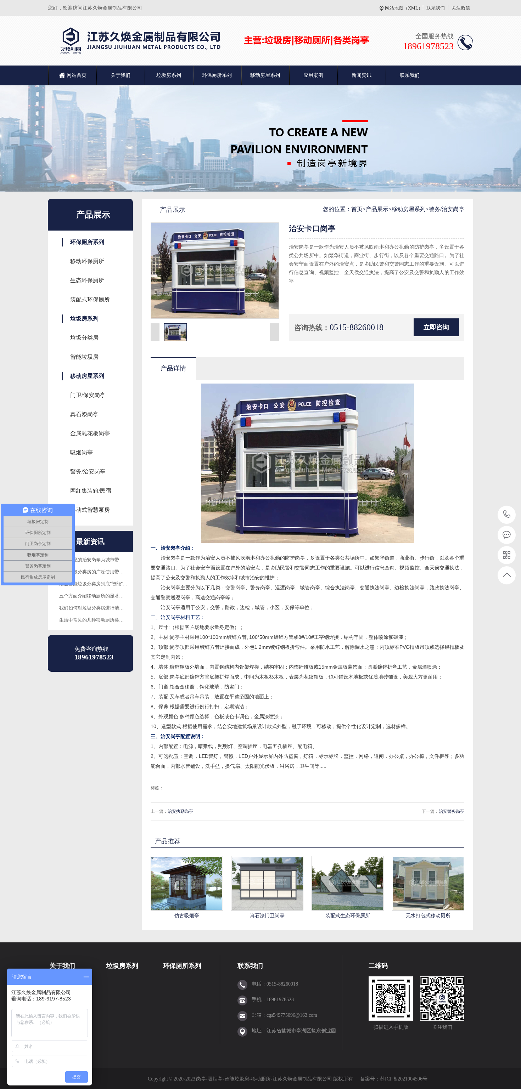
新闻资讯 (361, 75)
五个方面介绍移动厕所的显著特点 (93, 596)
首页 (357, 209)
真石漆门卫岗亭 (267, 915)
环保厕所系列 (217, 75)
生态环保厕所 (87, 280)
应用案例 (313, 75)
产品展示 (377, 209)
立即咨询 (436, 327)
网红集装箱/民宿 (90, 491)
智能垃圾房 (84, 357)
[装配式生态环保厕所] (348, 883)
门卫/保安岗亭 (88, 395)
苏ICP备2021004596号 (404, 1079)
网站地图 (394, 8)
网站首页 (76, 75)
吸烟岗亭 (81, 452)
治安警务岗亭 (451, 811)
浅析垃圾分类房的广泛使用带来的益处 (98, 571)
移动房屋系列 (265, 75)
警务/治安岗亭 (88, 472)
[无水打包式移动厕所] (428, 883)
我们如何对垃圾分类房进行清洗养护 (96, 608)
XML (413, 8)
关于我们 (120, 75)
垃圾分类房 (84, 338)
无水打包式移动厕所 (428, 915)
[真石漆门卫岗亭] (267, 883)
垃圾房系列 (168, 75)
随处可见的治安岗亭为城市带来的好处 (98, 559)
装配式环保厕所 (90, 299)
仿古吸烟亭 (186, 915)
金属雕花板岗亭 (90, 433)
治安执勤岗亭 (180, 811)
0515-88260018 (507, 514)
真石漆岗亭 (84, 414)
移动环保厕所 (87, 261)
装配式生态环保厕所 (347, 915)
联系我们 (435, 8)
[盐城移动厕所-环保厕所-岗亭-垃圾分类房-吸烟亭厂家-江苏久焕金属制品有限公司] (216, 41)
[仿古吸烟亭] (187, 883)
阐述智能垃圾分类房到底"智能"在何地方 (100, 583)
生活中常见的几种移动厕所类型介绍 (96, 620)
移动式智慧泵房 (90, 510)
